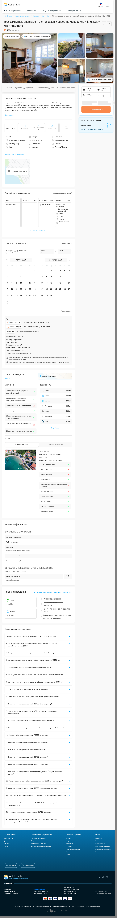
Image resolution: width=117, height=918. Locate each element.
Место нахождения (46, 87)
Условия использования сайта (42, 906)
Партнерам (12, 865)
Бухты (68, 852)
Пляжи (68, 855)
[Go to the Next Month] (69, 260)
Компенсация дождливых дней (27, 332)
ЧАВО (73, 906)
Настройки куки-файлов (93, 906)
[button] (29, 58)
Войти (82, 129)
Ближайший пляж (21, 444)
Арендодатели (29, 865)
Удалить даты (66, 311)
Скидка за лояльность (38, 841)
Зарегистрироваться (95, 129)
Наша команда (100, 844)
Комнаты (6, 844)
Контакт (9, 883)
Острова (69, 846)
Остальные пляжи (56, 444)
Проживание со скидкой (38, 838)
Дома (5, 841)
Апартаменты (8, 838)
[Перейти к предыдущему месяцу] (7, 260)
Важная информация (66, 87)
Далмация (69, 844)
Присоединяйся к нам (102, 846)
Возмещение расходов (38, 844)
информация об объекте (103, 849)
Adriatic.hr (99, 838)
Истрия (68, 838)
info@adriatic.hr (39, 889)
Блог (96, 852)
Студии (6, 846)
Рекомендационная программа (41, 846)
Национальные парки (73, 849)
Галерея (8, 87)
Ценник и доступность (24, 87)
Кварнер (69, 841)
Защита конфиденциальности (61, 906)
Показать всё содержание (14, 154)
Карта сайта (80, 906)
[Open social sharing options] (109, 24)
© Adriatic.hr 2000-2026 (23, 906)
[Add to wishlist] (104, 24)
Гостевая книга (100, 841)
